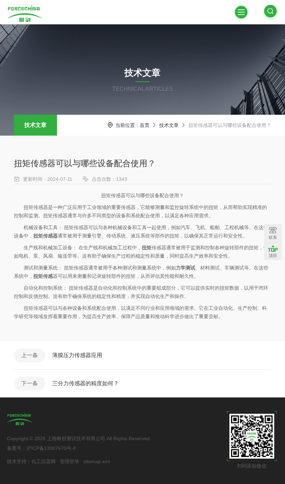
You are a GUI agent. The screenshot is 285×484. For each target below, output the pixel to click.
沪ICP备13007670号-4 (51, 448)
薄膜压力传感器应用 (77, 355)
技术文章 (35, 125)
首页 (144, 125)
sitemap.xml (96, 461)
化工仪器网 (43, 461)
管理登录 (69, 461)
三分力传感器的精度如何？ (85, 383)
